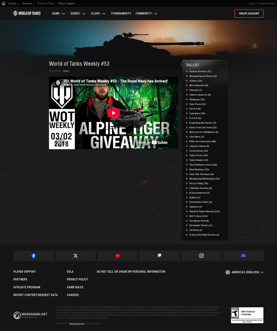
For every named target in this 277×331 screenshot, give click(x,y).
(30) (199, 169)
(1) (195, 90)
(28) (198, 155)
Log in (252, 3)
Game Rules (75, 287)
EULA (70, 271)
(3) (196, 136)
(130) (204, 211)
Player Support (24, 271)
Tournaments (121, 13)
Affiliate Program (26, 287)
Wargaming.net (77, 323)
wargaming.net (30, 315)
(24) (195, 81)
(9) (195, 108)
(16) (204, 178)
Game (55, 13)
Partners (20, 279)
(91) (197, 99)
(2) (202, 123)
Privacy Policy (77, 279)
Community (143, 13)
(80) (203, 165)
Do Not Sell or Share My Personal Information (131, 271)
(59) (197, 113)
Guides (75, 13)
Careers (73, 295)
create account (267, 3)
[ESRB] (247, 315)
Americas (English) (245, 272)
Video (66, 71)
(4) (195, 118)
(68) (202, 141)
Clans (95, 13)
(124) (198, 216)
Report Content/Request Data (35, 295)
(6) (198, 85)
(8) (200, 95)
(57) (200, 71)
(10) (203, 76)
